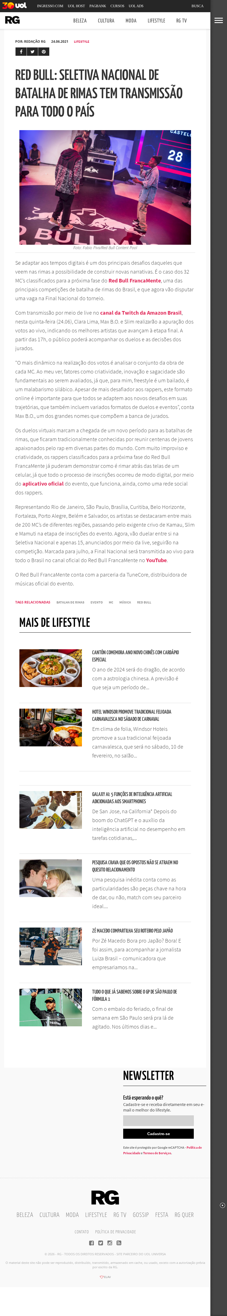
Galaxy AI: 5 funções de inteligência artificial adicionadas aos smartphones (132, 798)
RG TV (181, 21)
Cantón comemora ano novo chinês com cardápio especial (135, 656)
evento (97, 602)
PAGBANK (97, 6)
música (125, 602)
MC (111, 602)
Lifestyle (156, 21)
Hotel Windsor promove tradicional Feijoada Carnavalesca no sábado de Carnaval (131, 715)
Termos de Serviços (157, 1153)
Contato (82, 1232)
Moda (131, 21)
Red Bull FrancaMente (135, 280)
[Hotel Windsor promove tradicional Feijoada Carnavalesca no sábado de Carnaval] (50, 745)
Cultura (106, 21)
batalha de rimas (70, 602)
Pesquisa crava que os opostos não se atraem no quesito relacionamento (135, 866)
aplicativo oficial (43, 483)
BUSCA (197, 6)
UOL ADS (136, 6)
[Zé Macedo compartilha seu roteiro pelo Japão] (50, 964)
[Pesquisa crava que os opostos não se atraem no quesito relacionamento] (50, 895)
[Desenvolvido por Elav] (105, 1278)
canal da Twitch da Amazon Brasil (141, 312)
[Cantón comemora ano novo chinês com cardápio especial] (50, 685)
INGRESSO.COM (50, 6)
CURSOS (117, 6)
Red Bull (144, 602)
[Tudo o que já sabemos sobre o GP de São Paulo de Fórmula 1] (50, 1025)
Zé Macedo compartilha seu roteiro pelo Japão (132, 931)
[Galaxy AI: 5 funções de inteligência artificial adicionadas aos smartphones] (50, 827)
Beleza (80, 21)
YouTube (156, 560)
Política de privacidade (115, 1232)
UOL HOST (76, 6)
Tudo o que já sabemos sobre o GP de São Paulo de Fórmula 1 (134, 995)
